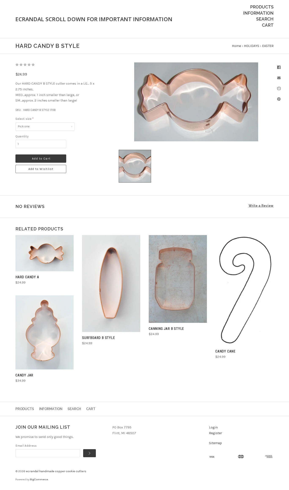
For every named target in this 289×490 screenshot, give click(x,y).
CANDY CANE (225, 351)
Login (213, 427)
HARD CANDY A (27, 277)
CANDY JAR (24, 375)
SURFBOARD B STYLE (98, 338)
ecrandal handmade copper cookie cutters (56, 471)
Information (258, 13)
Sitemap (215, 443)
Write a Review (261, 205)
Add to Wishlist (41, 169)
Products (262, 7)
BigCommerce (39, 479)
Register (215, 433)
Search (265, 19)
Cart (268, 25)
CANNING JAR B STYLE (166, 329)
